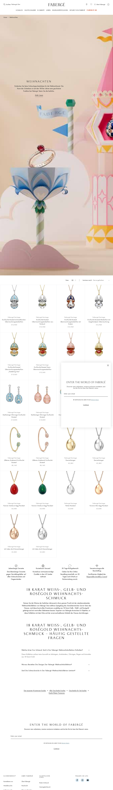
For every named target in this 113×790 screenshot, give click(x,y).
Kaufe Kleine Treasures (57, 693)
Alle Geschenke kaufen (57, 690)
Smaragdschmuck (44, 787)
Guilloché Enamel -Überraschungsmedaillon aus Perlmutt (42, 322)
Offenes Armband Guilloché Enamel (14, 461)
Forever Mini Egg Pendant (99, 506)
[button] (108, 4)
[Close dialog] (108, 365)
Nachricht (25, 786)
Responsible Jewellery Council (97, 576)
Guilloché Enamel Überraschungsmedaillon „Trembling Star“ (14, 369)
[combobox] (18, 4)
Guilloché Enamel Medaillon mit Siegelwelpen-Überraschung (98, 321)
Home (5, 17)
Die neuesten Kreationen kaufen (35, 690)
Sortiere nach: (87, 280)
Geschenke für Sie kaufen (78, 690)
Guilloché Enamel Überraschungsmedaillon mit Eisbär (70, 322)
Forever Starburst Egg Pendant (14, 506)
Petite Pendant (71, 506)
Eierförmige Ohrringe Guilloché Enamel (14, 416)
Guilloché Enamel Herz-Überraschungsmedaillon (42, 368)
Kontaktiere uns (8, 781)
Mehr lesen (39, 95)
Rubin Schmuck (44, 783)
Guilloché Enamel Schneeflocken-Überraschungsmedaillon (14, 321)
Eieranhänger (70, 460)
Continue (56, 749)
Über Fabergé (26, 781)
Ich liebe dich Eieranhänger (14, 549)
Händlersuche (8, 786)
